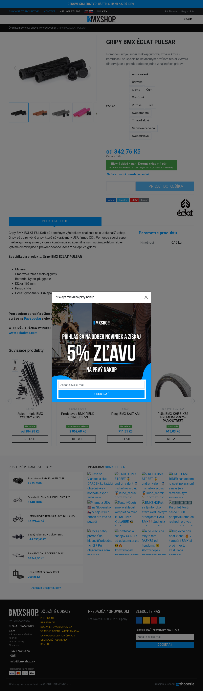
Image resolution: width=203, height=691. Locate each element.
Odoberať (101, 394)
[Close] (146, 297)
